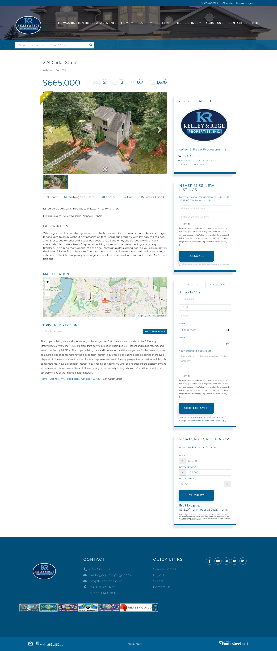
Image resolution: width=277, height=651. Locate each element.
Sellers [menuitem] (163, 22)
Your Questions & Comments (195, 351)
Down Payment (187, 467)
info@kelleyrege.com (105, 581)
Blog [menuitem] (256, 22)
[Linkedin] (242, 561)
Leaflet (138, 316)
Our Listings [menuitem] (187, 22)
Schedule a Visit (218, 285)
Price (182, 455)
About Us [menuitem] (213, 22)
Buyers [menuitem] (144, 22)
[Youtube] (217, 561)
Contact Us (184, 164)
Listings (54, 379)
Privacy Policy (193, 420)
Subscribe (196, 255)
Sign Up (251, 3)
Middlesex (73, 379)
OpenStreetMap (150, 316)
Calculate (196, 495)
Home (44, 379)
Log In (242, 3)
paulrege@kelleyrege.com (110, 575)
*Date (182, 323)
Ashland (85, 379)
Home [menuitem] (125, 22)
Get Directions (155, 331)
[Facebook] (209, 561)
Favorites (229, 3)
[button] (90, 45)
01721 (96, 379)
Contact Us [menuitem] (238, 22)
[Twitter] (234, 561)
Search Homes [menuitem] (164, 569)
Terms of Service (212, 420)
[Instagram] (226, 561)
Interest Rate (187, 478)
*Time (182, 337)
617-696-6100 (211, 3)
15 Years (213, 447)
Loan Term (185, 447)
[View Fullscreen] (47, 293)
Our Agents (198, 164)
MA (63, 379)
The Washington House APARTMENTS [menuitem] (86, 22)
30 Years (199, 447)
